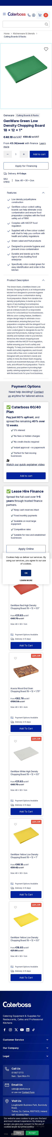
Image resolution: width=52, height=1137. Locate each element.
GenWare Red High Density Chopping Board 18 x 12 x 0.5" (25, 606)
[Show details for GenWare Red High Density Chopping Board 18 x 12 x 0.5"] (26, 586)
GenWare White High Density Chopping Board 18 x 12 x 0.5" (25, 772)
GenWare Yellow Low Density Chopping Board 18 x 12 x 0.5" (25, 939)
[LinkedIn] (27, 1029)
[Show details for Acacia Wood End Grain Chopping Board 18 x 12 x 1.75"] (26, 669)
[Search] (46, 24)
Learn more (26, 580)
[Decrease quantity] (7, 154)
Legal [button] (6, 1056)
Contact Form (28, 1092)
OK (26, 573)
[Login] (33, 15)
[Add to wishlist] (46, 49)
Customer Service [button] (13, 1039)
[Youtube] (22, 1029)
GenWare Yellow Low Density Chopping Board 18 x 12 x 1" (24, 856)
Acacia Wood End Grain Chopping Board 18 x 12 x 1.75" (25, 689)
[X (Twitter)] (16, 1029)
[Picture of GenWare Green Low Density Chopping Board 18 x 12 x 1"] (26, 69)
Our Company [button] (11, 1047)
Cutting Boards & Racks (27, 115)
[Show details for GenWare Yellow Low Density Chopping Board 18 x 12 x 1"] (26, 835)
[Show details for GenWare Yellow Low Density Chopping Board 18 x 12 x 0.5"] (26, 918)
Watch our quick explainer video (25, 464)
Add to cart (39, 154)
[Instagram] (10, 1029)
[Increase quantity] (24, 154)
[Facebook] (4, 1029)
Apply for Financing (26, 165)
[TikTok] (33, 1029)
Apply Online (26, 548)
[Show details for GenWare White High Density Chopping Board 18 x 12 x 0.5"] (26, 752)
